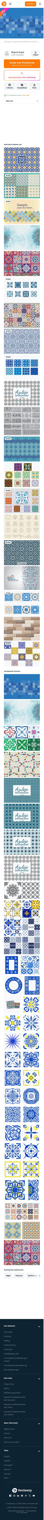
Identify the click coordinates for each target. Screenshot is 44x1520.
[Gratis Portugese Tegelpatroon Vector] (21, 366)
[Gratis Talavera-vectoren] (21, 652)
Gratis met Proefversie (22, 63)
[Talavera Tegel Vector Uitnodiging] (21, 210)
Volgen (35, 55)
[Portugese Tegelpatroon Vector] (21, 447)
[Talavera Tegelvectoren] (21, 499)
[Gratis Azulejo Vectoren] (21, 473)
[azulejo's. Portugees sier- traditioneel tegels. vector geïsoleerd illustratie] (12, 1494)
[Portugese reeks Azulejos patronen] (12, 962)
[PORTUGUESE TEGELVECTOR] (21, 288)
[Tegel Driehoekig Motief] (21, 236)
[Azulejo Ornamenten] (21, 262)
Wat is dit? (26, 95)
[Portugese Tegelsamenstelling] (21, 685)
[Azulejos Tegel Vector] (21, 340)
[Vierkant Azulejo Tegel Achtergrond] (21, 789)
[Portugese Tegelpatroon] (21, 314)
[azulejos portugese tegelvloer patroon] (12, 907)
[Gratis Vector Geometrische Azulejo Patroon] (21, 158)
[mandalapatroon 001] (21, 889)
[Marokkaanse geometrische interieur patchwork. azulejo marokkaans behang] (30, 1000)
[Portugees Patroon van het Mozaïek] (21, 763)
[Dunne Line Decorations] (21, 525)
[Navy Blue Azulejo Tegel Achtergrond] (21, 840)
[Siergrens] (21, 419)
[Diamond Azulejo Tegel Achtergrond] (21, 815)
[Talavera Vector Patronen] (21, 184)
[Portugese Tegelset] (21, 737)
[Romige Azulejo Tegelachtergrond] (21, 391)
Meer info (9, 100)
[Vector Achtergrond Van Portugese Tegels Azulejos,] (21, 551)
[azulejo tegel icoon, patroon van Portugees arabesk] (29, 1060)
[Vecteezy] (3, 3)
